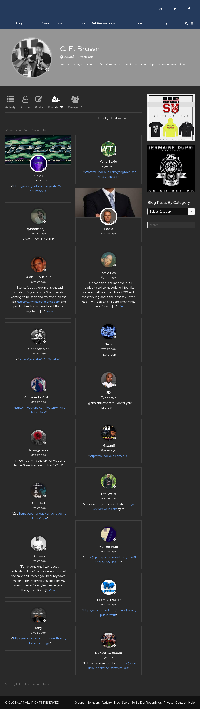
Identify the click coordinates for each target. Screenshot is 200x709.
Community (49, 23)
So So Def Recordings (98, 23)
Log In (166, 23)
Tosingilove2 (38, 450)
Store (137, 23)
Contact (180, 702)
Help (191, 702)
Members (93, 702)
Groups (75, 107)
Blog (18, 23)
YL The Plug (108, 547)
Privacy (168, 702)
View (182, 64)
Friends (55, 107)
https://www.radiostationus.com (38, 301)
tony (38, 628)
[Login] (192, 23)
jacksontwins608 (108, 653)
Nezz (108, 344)
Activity (10, 107)
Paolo (108, 229)
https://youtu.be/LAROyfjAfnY (39, 359)
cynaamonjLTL (38, 229)
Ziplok (38, 176)
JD (108, 392)
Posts (39, 107)
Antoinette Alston (38, 397)
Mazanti (108, 445)
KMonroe (108, 272)
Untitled (38, 503)
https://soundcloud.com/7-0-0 (109, 456)
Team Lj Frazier (108, 600)
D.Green (38, 556)
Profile (25, 107)
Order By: (102, 118)
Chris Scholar (38, 349)
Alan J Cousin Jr (38, 277)
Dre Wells (108, 494)
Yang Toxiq (108, 161)
